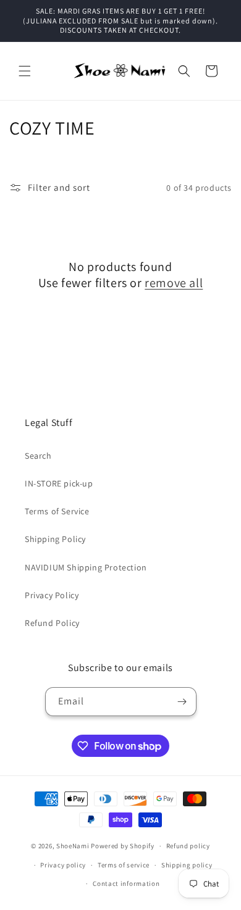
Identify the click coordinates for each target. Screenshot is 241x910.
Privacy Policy (51, 595)
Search (38, 455)
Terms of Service (57, 511)
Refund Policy (52, 622)
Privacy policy (63, 865)
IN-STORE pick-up (59, 483)
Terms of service (124, 865)
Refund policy (188, 845)
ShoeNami (73, 845)
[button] (24, 71)
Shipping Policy (55, 539)
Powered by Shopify (122, 845)
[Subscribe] (182, 701)
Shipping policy (187, 865)
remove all (174, 283)
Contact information (126, 883)
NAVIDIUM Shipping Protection (86, 567)
